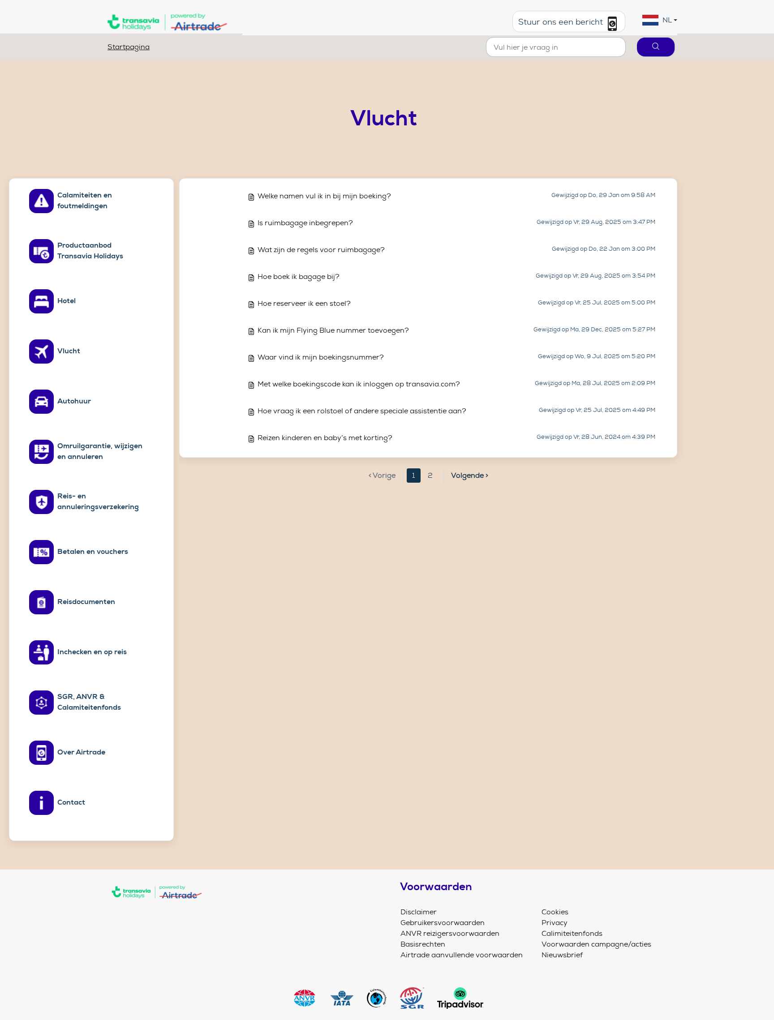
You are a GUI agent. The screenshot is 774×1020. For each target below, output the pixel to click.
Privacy (555, 922)
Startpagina (129, 46)
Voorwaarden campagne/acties (596, 944)
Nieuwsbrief (562, 955)
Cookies (555, 912)
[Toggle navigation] (244, 911)
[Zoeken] (656, 47)
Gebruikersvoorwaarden (442, 922)
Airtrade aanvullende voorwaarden (461, 955)
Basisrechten (422, 944)
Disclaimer (418, 912)
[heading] (83, 201)
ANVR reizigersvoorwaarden (449, 933)
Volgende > (469, 475)
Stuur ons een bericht (561, 22)
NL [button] (667, 20)
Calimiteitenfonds (572, 933)
